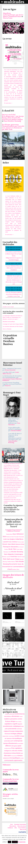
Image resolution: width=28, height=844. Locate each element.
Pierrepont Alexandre (10, 547)
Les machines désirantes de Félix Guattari (13, 326)
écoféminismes (20, 714)
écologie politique (16, 733)
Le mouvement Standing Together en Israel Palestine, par (12, 384)
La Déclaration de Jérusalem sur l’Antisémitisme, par (12, 376)
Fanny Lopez (21, 541)
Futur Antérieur (13, 542)
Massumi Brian (19, 544)
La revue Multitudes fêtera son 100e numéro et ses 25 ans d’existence (14, 268)
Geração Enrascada (19, 536)
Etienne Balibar (16, 430)
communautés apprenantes (13, 760)
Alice (15, 827)
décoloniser (15, 716)
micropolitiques (17, 738)
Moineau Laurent (6, 556)
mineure (20, 755)
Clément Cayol (21, 556)
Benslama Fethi (7, 551)
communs (19, 728)
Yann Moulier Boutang (12, 121)
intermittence (7, 716)
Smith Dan (6, 539)
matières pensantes (10, 719)
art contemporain (16, 741)
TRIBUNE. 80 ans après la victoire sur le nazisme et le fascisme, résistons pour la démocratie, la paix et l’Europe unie (14, 280)
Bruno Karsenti (10, 370)
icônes (13, 753)
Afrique (13, 721)
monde (22, 758)
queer (19, 746)
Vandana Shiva (15, 569)
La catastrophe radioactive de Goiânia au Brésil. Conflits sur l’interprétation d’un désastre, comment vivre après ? (12, 317)
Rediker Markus (11, 561)
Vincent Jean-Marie (8, 544)
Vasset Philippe (14, 559)
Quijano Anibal (14, 539)
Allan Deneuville (13, 118)
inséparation (19, 731)
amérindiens (7, 741)
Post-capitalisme (16, 748)
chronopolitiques (14, 758)
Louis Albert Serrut (10, 373)
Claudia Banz (9, 534)
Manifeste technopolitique (9, 321)
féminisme (7, 733)
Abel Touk (8, 129)
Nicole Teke (12, 549)
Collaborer (10, 531)
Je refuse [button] (15, 841)
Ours (11, 824)
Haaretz (8, 386)
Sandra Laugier (17, 119)
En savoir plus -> (13, 86)
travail (21, 716)
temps (5, 743)
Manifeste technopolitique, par (11, 14)
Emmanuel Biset (15, 16)
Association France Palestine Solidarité (12, 379)
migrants (19, 724)
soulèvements (7, 748)
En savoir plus (21, 841)
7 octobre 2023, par (8, 372)
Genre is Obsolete (7, 329)
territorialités (20, 743)
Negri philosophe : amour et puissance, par (15, 429)
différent (8, 746)
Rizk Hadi (6, 559)
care (21, 753)
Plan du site (23, 829)
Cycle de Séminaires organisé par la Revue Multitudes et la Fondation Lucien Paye (14, 294)
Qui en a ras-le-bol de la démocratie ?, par (10, 115)
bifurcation (7, 755)
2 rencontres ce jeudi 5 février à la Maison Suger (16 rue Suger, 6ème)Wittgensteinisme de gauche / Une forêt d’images (13, 256)
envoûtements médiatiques (12, 726)
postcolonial (12, 728)
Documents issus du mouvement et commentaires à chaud (13, 566)
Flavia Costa (7, 18)
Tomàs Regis (19, 549)
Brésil (18, 753)
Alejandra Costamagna (15, 554)
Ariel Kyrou (6, 119)
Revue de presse (22, 826)
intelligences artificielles (11, 750)
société (16, 736)
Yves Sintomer (14, 424)
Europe (12, 731)
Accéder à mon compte (8, 306)
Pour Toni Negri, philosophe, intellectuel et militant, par (13, 421)
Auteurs (17, 531)
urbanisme (6, 758)
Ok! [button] (9, 841)
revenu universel (9, 714)
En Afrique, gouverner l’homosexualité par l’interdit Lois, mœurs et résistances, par (13, 127)
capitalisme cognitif (10, 724)
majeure (6, 731)
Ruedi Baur (14, 556)
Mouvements (13, 826)
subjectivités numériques (8, 736)
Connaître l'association (12, 530)
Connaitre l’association (20, 824)
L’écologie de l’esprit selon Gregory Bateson (13, 324)
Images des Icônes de (13, 576)
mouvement (14, 755)
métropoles (14, 746)
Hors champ (18, 721)
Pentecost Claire (10, 536)
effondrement (12, 743)
